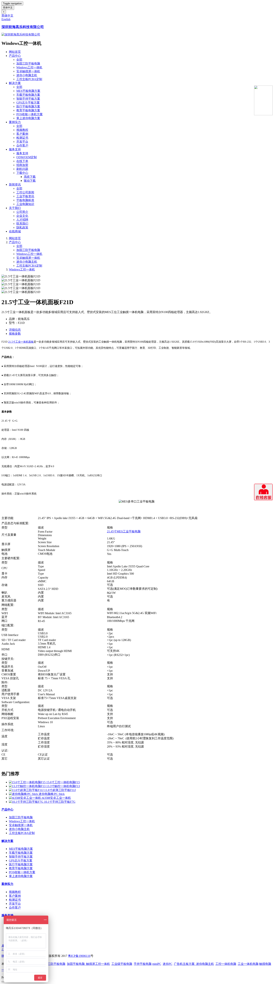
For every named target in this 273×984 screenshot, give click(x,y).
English (5, 19)
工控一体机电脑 (225, 963)
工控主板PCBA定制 (29, 79)
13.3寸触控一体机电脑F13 (63, 786)
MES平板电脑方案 (28, 90)
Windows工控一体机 (29, 67)
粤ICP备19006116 (79, 955)
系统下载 (30, 176)
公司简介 (22, 211)
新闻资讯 (15, 184)
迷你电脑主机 (205, 963)
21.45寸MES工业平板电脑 (124, 531)
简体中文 (8, 7)
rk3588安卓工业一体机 (56, 797)
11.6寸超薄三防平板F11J (60, 790)
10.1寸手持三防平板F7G (59, 801)
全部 (19, 59)
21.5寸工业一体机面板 (21, 341)
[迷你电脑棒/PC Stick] (24, 793)
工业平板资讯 (25, 196)
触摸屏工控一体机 (97, 963)
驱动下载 (30, 180)
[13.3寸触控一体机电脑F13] (27, 786)
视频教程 (22, 129)
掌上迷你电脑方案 (28, 118)
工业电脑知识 (25, 204)
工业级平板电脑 (121, 963)
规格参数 (15, 333)
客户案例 (22, 133)
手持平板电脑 (143, 963)
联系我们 (22, 223)
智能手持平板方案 (28, 98)
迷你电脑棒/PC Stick (52, 793)
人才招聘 (22, 219)
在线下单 (22, 161)
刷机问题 (22, 168)
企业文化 (22, 215)
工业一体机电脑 (248, 963)
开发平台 (22, 141)
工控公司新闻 (25, 192)
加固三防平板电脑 (28, 63)
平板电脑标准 (25, 200)
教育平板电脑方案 (28, 110)
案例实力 (15, 122)
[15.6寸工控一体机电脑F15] (27, 782)
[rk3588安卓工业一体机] (25, 797)
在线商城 (15, 231)
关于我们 (15, 208)
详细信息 (15, 329)
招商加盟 (22, 165)
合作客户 (22, 145)
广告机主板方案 (185, 963)
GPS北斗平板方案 (28, 102)
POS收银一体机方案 (29, 114)
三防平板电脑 (56, 963)
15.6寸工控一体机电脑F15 (63, 782)
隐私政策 (22, 227)
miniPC (156, 963)
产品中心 (15, 55)
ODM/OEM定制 (26, 157)
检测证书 (22, 137)
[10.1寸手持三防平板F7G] (26, 801)
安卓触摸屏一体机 (28, 71)
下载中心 (22, 172)
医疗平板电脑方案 (28, 106)
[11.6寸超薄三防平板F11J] (26, 790)
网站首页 (15, 51)
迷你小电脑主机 (26, 75)
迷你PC (167, 963)
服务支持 (15, 149)
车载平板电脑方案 (28, 94)
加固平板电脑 (76, 963)
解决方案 (15, 83)
